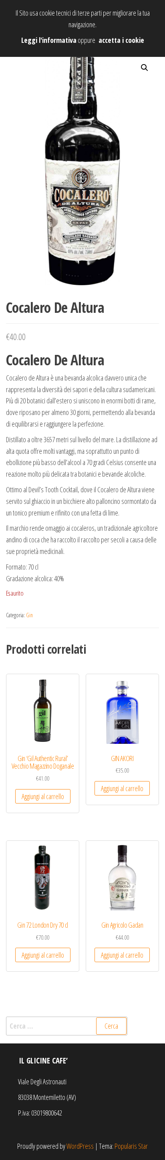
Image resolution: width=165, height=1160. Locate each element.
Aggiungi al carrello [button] (43, 796)
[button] (144, 67)
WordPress (80, 1146)
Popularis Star (131, 1146)
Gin (29, 615)
